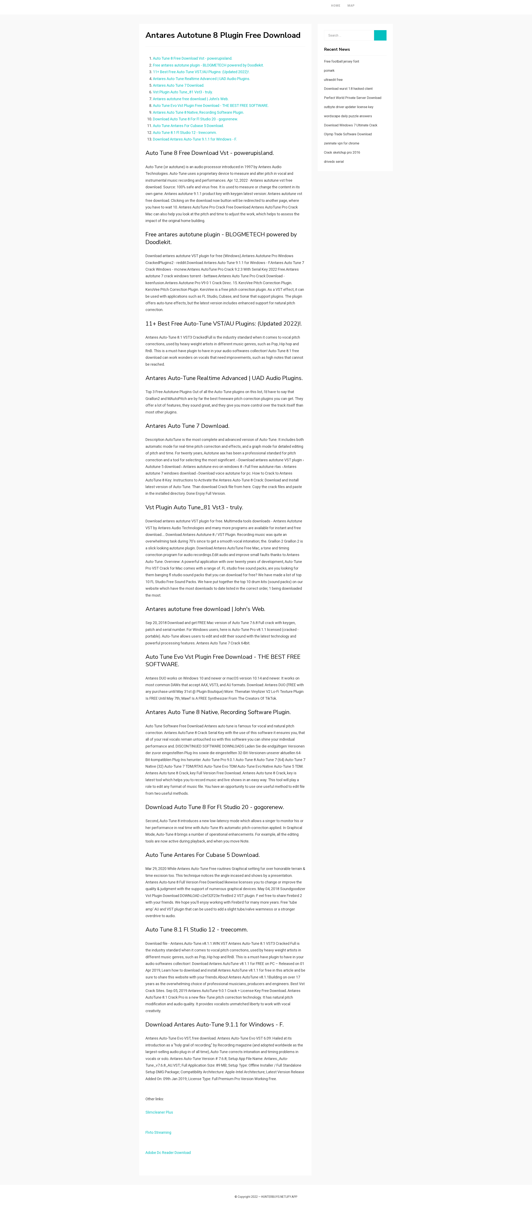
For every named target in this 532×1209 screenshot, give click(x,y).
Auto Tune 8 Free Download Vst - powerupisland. (192, 58)
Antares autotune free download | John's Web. (191, 99)
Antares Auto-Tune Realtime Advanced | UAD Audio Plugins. (201, 78)
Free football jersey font (341, 61)
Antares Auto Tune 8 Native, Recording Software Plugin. (198, 112)
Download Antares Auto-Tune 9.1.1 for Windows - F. (195, 139)
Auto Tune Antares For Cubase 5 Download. (188, 125)
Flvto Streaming (158, 1132)
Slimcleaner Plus (159, 1112)
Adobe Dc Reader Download (168, 1152)
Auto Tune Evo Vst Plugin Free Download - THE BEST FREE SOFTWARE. (211, 105)
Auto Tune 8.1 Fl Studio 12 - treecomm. (185, 132)
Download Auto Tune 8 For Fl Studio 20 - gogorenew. (195, 119)
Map (351, 5)
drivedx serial (334, 162)
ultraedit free (333, 80)
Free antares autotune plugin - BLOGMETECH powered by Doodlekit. (208, 65)
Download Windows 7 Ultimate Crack (350, 125)
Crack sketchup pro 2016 (342, 152)
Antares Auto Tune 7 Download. (178, 85)
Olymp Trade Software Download (348, 134)
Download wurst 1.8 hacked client (348, 89)
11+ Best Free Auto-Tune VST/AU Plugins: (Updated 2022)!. (201, 72)
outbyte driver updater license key (348, 107)
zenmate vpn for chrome (341, 143)
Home (335, 5)
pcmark (329, 71)
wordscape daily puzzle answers (348, 116)
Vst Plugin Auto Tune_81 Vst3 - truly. (183, 92)
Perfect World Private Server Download (352, 98)
